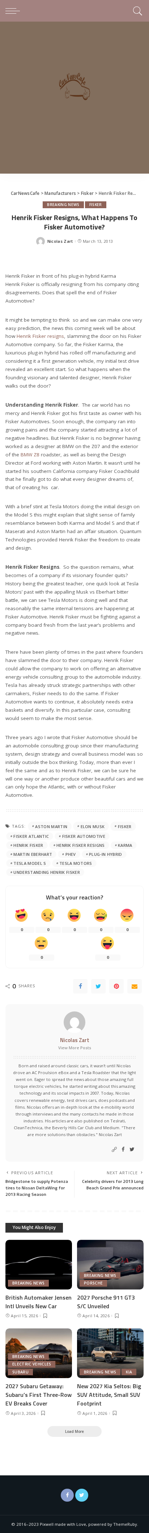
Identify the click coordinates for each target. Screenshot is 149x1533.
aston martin (51, 826)
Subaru (20, 1372)
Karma (125, 845)
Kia (129, 1372)
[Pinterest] (116, 986)
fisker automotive (83, 836)
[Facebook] (80, 986)
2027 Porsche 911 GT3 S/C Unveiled (106, 1301)
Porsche (93, 1283)
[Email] (134, 986)
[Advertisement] (74, 99)
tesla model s (29, 863)
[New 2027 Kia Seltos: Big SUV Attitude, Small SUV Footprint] (110, 1353)
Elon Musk (93, 826)
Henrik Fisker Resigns (80, 845)
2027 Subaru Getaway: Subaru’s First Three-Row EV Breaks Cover (38, 1395)
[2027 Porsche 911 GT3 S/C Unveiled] (110, 1265)
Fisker (95, 204)
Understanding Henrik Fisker (46, 872)
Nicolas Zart (60, 241)
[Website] (114, 1149)
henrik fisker (28, 845)
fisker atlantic (31, 836)
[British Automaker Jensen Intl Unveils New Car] (38, 1265)
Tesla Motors (75, 863)
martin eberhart (32, 854)
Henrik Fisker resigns (40, 336)
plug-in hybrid (105, 854)
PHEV (70, 854)
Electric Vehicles (31, 1364)
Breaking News (63, 204)
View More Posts (74, 1047)
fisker (125, 826)
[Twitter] (98, 986)
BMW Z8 (30, 454)
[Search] (136, 11)
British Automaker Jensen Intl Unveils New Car (38, 1301)
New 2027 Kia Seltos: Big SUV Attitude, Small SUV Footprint (109, 1395)
